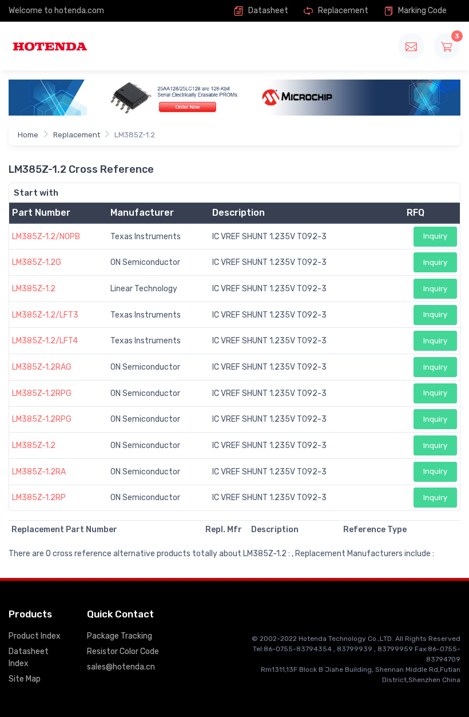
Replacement (342, 10)
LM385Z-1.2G (36, 262)
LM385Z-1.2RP (39, 497)
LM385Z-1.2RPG (41, 393)
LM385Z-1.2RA (39, 472)
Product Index (35, 636)
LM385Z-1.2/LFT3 (45, 315)
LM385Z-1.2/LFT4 (45, 341)
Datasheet (267, 10)
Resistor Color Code (123, 651)
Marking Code (421, 10)
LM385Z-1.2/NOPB (46, 236)
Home (28, 134)
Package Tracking (119, 636)
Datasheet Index (29, 657)
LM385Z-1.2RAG (41, 367)
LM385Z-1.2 (33, 289)
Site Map (25, 679)
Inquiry (435, 236)
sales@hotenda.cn (121, 667)
